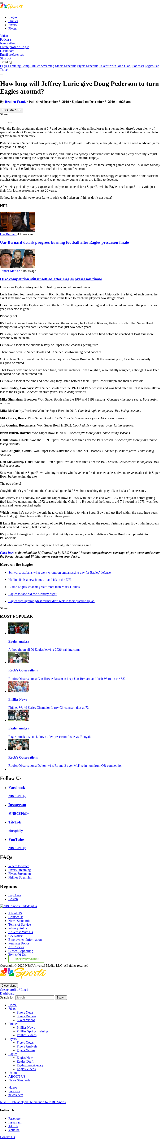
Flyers (12, 28)
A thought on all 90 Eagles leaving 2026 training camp (44, 649)
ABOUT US (17, 1076)
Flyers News (25, 1042)
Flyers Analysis (27, 1046)
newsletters (15, 1095)
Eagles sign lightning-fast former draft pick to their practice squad (51, 601)
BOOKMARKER (11, 110)
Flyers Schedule (87, 66)
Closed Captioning (20, 951)
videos (12, 1087)
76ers (12, 1008)
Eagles (12, 17)
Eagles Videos (26, 1069)
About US (15, 913)
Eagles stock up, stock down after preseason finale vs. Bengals (49, 736)
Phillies (13, 21)
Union (12, 1073)
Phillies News (17, 699)
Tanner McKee (10, 271)
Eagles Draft (25, 1061)
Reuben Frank (15, 101)
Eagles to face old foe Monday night (32, 594)
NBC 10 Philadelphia (14, 1102)
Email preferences (12, 54)
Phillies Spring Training (32, 1031)
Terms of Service (19, 924)
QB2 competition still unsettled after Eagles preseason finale (51, 279)
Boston (13, 899)
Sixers (12, 25)
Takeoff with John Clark (115, 66)
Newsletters (8, 43)
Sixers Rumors (26, 1016)
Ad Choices (16, 947)
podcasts (14, 1091)
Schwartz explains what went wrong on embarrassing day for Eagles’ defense (60, 572)
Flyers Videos (26, 1050)
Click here (7, 552)
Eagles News (25, 1057)
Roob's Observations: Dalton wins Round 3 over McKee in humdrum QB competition (65, 765)
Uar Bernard (8, 234)
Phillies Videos (26, 1035)
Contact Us (15, 917)
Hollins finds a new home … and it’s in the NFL (40, 579)
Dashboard (7, 51)
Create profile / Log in (14, 47)
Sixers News (25, 1012)
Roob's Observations (23, 670)
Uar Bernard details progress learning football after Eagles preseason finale (64, 242)
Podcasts (6, 39)
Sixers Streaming (19, 870)
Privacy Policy (18, 928)
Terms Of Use (17, 954)
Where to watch (18, 866)
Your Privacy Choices (26, 958)
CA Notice (15, 936)
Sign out (5, 58)
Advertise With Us (20, 932)
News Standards (19, 921)
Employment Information (25, 939)
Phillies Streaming (42, 66)
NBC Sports (57, 1102)
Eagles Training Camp (15, 66)
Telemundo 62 (39, 1102)
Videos (4, 35)
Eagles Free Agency (30, 1065)
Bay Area (14, 895)
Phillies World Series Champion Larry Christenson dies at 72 (48, 707)
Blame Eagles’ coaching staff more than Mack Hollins (44, 587)
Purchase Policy (19, 943)
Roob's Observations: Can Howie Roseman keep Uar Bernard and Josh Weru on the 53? (67, 678)
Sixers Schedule (65, 66)
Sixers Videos (26, 1020)
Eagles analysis (19, 641)
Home (12, 1005)
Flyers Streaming (19, 873)
